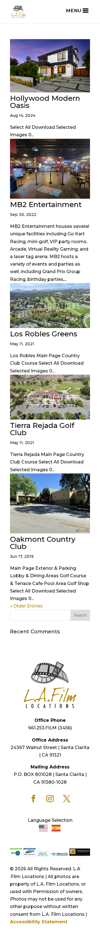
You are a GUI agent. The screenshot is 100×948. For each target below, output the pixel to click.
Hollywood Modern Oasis (45, 102)
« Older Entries (26, 606)
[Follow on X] (66, 798)
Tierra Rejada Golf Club (42, 429)
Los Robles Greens (43, 333)
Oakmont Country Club (43, 543)
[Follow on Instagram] (50, 798)
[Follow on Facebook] (33, 798)
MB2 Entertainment (46, 204)
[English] (43, 827)
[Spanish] (56, 827)
